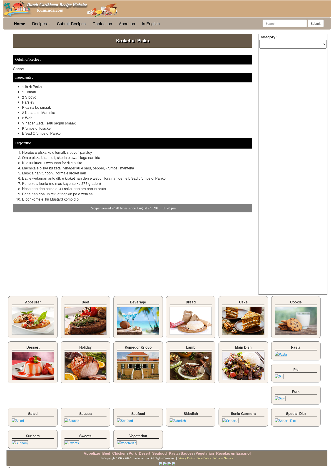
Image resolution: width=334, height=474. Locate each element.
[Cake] (243, 319)
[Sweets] (72, 441)
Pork (133, 453)
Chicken (119, 453)
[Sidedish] (178, 419)
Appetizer (92, 453)
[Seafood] (125, 419)
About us (127, 23)
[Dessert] (33, 364)
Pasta (174, 453)
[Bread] (191, 319)
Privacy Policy (186, 458)
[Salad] (18, 419)
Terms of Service (223, 458)
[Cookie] (296, 319)
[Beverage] (138, 319)
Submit (316, 23)
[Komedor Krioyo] (138, 364)
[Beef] (86, 319)
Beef (106, 453)
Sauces (187, 453)
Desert (144, 453)
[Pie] (279, 375)
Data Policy (204, 458)
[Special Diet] (285, 419)
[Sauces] (72, 419)
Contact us (102, 23)
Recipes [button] (40, 23)
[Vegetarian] (127, 441)
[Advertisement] (51, 255)
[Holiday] (86, 364)
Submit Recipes (71, 23)
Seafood (159, 453)
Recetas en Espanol (233, 453)
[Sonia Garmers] (230, 419)
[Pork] (280, 397)
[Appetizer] (33, 319)
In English (151, 23)
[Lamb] (191, 364)
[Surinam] (20, 441)
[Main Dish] (243, 364)
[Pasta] (281, 353)
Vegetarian (205, 453)
